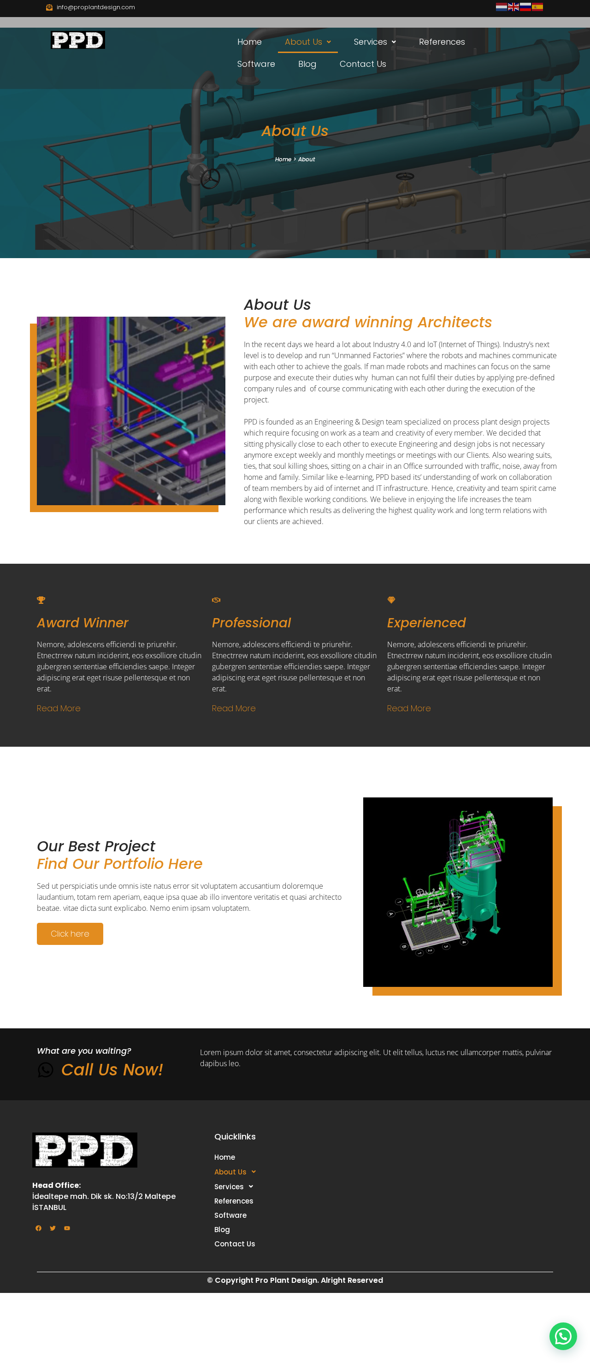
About (306, 159)
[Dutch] (502, 6)
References (442, 41)
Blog (307, 64)
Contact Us (363, 64)
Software (256, 64)
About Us (303, 41)
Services (370, 41)
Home (249, 41)
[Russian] (526, 6)
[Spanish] (538, 6)
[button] (308, 42)
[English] (514, 6)
